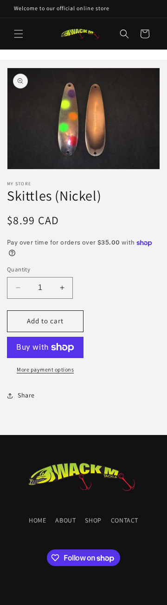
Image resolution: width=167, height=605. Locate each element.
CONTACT (124, 520)
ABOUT (65, 520)
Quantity (18, 269)
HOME (37, 520)
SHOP (93, 520)
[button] (18, 34)
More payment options (45, 369)
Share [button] (26, 395)
